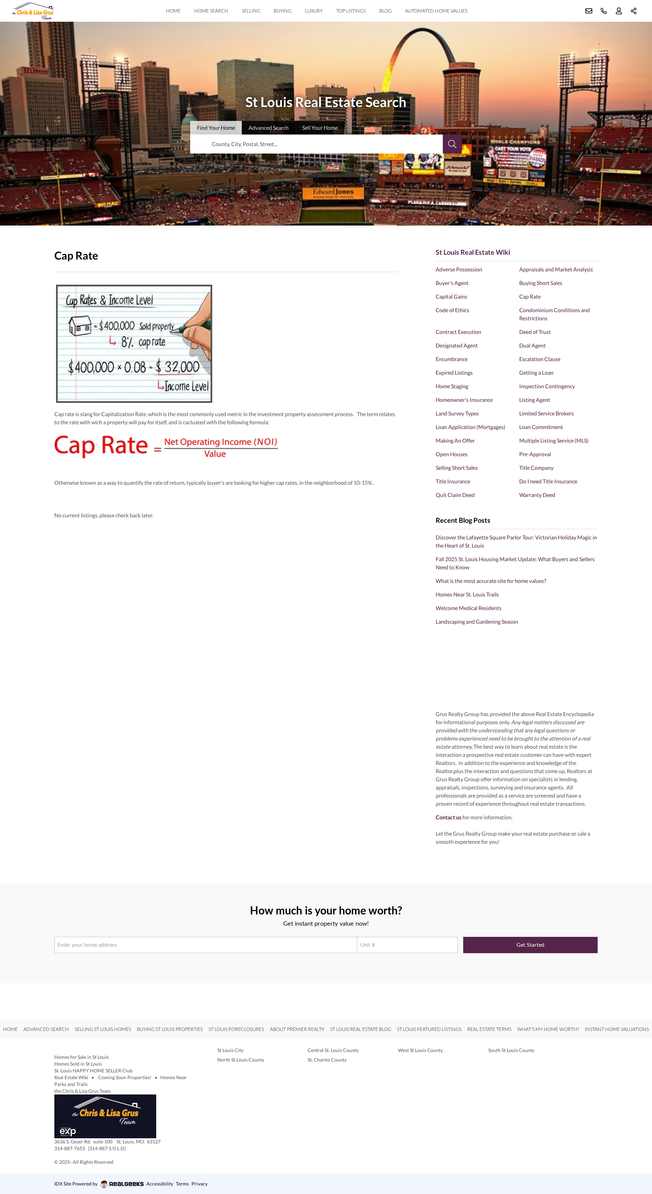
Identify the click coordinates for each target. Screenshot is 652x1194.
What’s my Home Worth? (548, 1029)
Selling (251, 11)
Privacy (199, 1184)
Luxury (314, 11)
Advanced (269, 127)
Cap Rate (530, 296)
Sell (320, 127)
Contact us (448, 817)
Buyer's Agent (452, 283)
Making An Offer (455, 440)
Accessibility (159, 1184)
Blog (385, 11)
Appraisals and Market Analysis (556, 269)
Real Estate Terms (489, 1029)
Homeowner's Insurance (464, 399)
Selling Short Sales (457, 467)
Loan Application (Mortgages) (470, 427)
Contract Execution (458, 331)
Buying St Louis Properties (170, 1029)
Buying (282, 11)
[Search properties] (452, 144)
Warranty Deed (537, 495)
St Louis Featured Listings (429, 1029)
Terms (182, 1184)
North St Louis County (240, 1060)
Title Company (536, 467)
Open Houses (452, 454)
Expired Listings (454, 372)
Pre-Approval (535, 454)
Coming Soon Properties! (124, 1077)
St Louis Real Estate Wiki (473, 252)
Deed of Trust (535, 331)
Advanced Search (46, 1029)
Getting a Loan (536, 372)
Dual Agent (532, 345)
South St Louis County (511, 1050)
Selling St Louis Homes (103, 1029)
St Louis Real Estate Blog (360, 1029)
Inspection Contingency (547, 386)
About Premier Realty (297, 1029)
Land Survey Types (457, 413)
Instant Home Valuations (617, 1029)
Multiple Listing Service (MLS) (553, 440)
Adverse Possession (459, 269)
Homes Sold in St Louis (78, 1064)
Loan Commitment (541, 427)
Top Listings (351, 11)
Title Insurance (453, 481)
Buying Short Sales (540, 283)
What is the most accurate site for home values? (491, 580)
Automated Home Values (436, 11)
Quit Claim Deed (455, 495)
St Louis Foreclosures (236, 1029)
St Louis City (230, 1050)
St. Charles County (327, 1060)
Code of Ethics (452, 310)
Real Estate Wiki (71, 1077)
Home (173, 11)
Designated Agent (457, 345)
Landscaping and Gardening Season (477, 621)
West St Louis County (420, 1050)
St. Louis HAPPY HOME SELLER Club (93, 1070)
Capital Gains (451, 296)
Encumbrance (452, 359)
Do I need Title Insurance (548, 481)
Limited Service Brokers (546, 413)
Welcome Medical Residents (469, 608)
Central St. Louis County (333, 1050)
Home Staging (452, 386)
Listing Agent (534, 399)
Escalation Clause (539, 359)
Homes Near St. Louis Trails (467, 594)
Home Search (211, 11)
